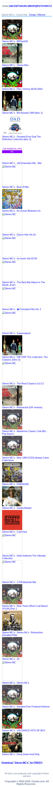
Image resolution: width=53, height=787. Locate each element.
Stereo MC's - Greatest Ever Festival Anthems (26, 706)
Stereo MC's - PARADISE (15, 484)
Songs (32, 14)
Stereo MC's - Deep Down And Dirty (20, 754)
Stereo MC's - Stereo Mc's (15, 683)
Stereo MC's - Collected (14, 532)
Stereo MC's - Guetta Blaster (17, 508)
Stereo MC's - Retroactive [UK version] (22, 407)
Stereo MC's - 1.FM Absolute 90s (19, 582)
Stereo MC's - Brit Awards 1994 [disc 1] (22, 113)
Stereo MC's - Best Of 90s (15, 187)
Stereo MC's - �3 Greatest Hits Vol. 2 (21, 309)
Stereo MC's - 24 (10, 659)
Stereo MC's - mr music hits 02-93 (19, 258)
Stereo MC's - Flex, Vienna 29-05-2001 (22, 89)
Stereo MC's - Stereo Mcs (15, 65)
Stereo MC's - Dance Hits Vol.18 (19, 234)
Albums (41, 14)
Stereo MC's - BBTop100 (15, 41)
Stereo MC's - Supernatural (16, 333)
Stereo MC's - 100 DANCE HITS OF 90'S (23, 730)
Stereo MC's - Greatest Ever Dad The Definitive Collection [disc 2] (21, 138)
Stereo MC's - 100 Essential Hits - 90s (22, 163)
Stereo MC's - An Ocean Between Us (21, 211)
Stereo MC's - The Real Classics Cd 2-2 (23, 383)
